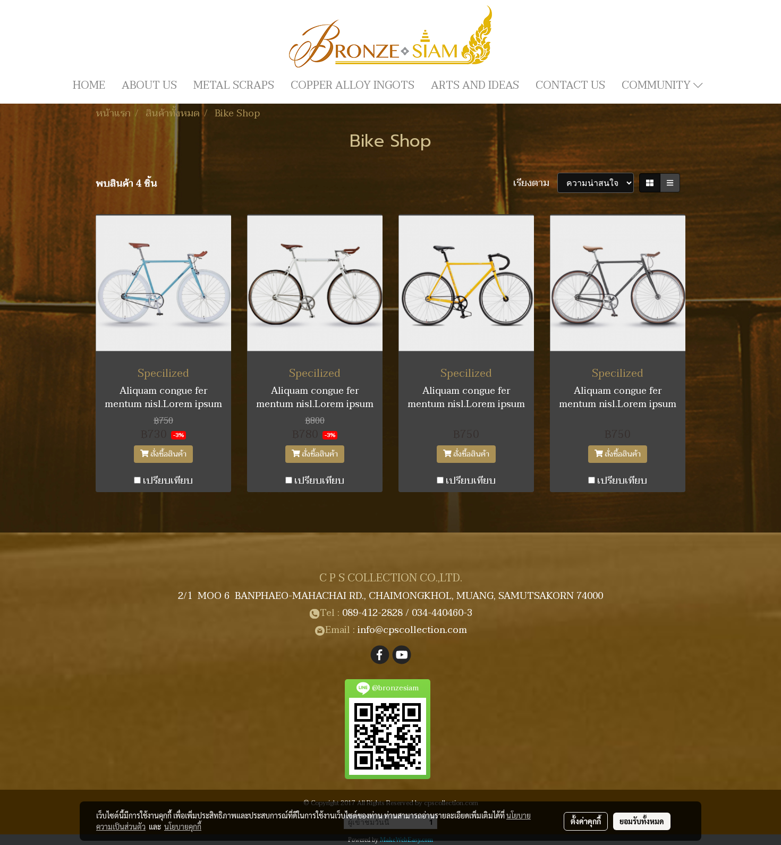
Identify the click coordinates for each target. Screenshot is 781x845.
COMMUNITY (657, 86)
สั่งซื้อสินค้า (167, 454)
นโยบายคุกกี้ (182, 826)
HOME (89, 86)
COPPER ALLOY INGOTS (352, 86)
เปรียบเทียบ (168, 481)
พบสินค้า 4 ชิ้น (126, 183)
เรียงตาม (535, 183)
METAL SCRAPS (233, 86)
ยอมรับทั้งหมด (641, 821)
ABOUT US (149, 86)
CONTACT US (570, 86)
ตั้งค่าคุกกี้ (586, 821)
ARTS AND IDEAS (475, 86)
